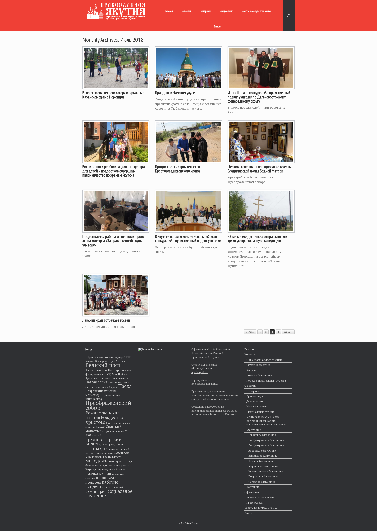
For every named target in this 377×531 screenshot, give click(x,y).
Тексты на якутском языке (256, 11)
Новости (186, 11)
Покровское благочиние (263, 476)
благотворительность (111, 444)
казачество (111, 453)
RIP (128, 357)
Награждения (96, 382)
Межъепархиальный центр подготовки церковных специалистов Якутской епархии (266, 420)
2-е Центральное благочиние (266, 445)
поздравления (98, 473)
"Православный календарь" (105, 357)
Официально (226, 11)
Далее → (288, 332)
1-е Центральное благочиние (266, 440)
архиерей (96, 435)
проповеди (106, 477)
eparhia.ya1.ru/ (199, 372)
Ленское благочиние (261, 461)
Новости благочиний (259, 375)
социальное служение (108, 493)
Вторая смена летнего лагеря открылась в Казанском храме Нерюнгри (113, 95)
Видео (217, 26)
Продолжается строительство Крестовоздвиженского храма (177, 169)
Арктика (89, 361)
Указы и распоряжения (260, 497)
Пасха (125, 386)
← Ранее (250, 332)
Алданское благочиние (262, 450)
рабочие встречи (101, 484)
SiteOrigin (186, 523)
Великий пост (103, 365)
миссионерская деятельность (103, 457)
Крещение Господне (98, 378)
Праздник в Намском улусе (175, 92)
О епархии (205, 11)
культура (123, 453)
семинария (96, 491)
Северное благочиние (261, 482)
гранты (92, 448)
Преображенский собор (108, 405)
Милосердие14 (120, 378)
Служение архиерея (258, 365)
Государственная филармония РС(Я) (108, 372)
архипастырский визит (103, 441)
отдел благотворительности (108, 463)
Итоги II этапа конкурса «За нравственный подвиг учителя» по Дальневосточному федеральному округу (259, 97)
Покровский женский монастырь (100, 393)
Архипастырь (254, 396)
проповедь (93, 482)
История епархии (256, 406)
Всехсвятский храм (96, 370)
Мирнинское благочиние (263, 466)
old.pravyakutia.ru (201, 368)
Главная (168, 11)
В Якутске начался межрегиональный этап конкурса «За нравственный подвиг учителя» (188, 238)
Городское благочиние (262, 435)
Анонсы (251, 370)
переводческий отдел (111, 469)
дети (103, 448)
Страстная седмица (114, 431)
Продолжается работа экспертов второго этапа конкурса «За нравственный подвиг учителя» (113, 241)
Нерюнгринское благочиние (265, 471)
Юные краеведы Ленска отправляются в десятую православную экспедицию (257, 238)
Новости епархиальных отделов (266, 380)
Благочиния (253, 430)
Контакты (252, 487)
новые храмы (115, 461)
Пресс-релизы (254, 502)
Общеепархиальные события (264, 360)
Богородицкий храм (110, 361)
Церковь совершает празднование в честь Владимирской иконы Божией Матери (259, 169)
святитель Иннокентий (112, 487)
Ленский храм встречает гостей (106, 320)
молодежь (96, 460)
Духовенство (254, 401)
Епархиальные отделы (260, 412)
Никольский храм (105, 387)
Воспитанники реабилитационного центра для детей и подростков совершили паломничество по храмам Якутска (113, 171)
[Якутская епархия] (115, 11)
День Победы (119, 374)
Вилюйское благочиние (262, 455)
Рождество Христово (104, 419)
